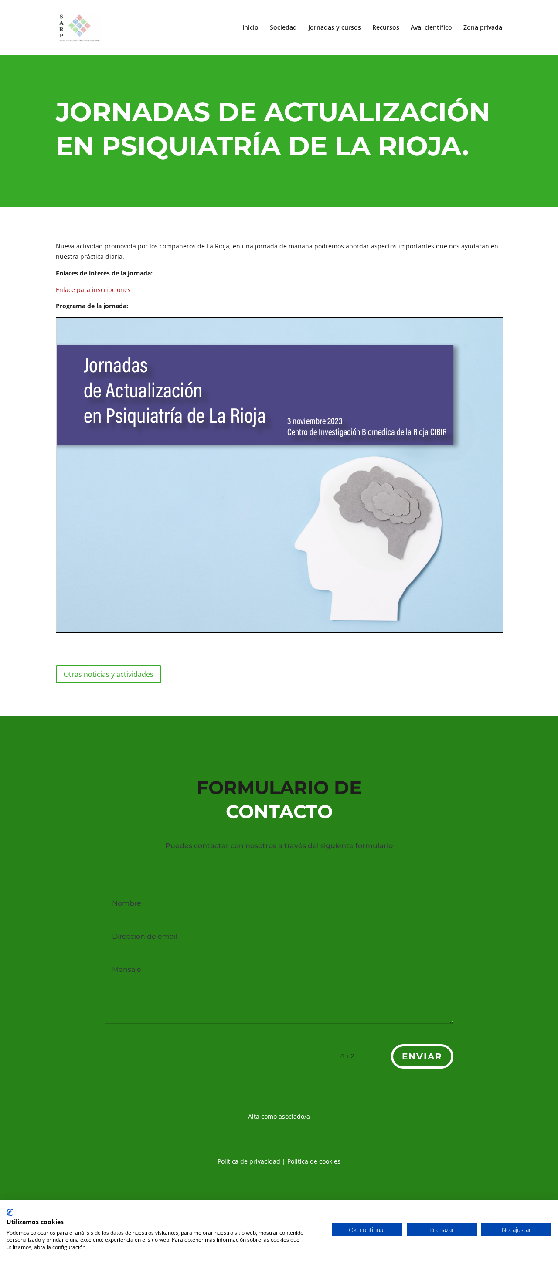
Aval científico (431, 27)
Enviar (422, 1056)
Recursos (385, 27)
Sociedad (283, 27)
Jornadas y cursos (334, 27)
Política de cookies (313, 1161)
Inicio (250, 27)
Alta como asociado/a (279, 1116)
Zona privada (482, 27)
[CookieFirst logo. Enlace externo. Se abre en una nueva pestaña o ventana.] (10, 1212)
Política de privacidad (249, 1161)
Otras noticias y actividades (108, 674)
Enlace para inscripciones (93, 289)
